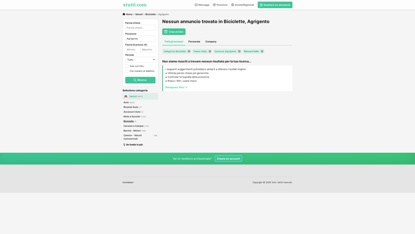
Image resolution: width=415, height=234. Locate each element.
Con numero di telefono (142, 71)
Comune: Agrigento (225, 51)
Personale (194, 41)
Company (211, 41)
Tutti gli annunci (173, 41)
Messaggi (203, 4)
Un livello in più (134, 144)
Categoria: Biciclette (175, 51)
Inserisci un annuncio (276, 4)
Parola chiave (132, 23)
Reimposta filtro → (176, 87)
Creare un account (228, 158)
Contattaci (128, 182)
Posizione (222, 4)
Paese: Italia (200, 51)
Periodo (129, 55)
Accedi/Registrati (244, 4)
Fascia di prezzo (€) (136, 44)
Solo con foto (137, 66)
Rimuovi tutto (251, 51)
